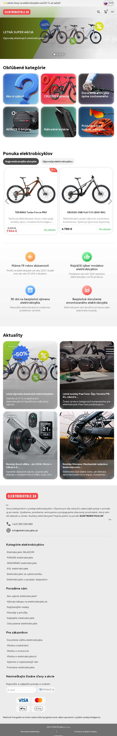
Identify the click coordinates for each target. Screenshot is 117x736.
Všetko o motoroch (18, 650)
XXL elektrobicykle (17, 568)
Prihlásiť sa (48, 689)
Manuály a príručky (17, 612)
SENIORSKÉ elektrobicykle (22, 563)
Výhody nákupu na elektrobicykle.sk (27, 601)
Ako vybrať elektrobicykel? (22, 596)
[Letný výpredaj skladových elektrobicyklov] (30, 375)
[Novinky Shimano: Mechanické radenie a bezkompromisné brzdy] (87, 445)
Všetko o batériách (17, 645)
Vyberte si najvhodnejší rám (22, 661)
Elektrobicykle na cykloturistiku (24, 573)
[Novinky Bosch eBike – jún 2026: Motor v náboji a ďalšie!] (30, 445)
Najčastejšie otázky (18, 607)
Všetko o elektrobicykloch (22, 656)
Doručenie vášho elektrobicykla (24, 639)
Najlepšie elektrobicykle (20, 618)
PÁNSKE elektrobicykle (20, 557)
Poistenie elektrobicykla (20, 667)
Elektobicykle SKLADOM (20, 552)
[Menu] (112, 12)
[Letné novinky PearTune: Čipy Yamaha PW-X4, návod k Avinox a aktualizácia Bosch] (87, 375)
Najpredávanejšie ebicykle (21, 161)
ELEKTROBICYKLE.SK (91, 515)
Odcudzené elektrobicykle (22, 623)
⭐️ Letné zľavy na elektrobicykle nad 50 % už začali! (31, 3)
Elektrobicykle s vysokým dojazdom (27, 579)
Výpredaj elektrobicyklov (58, 161)
